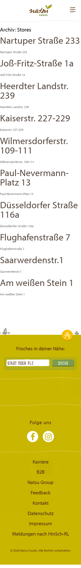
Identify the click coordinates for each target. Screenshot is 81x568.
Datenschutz (41, 513)
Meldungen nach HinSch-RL (40, 534)
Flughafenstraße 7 (35, 237)
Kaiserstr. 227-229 (35, 118)
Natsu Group (40, 482)
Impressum (40, 523)
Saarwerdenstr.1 (32, 259)
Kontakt (41, 503)
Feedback (40, 492)
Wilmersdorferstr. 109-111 (34, 145)
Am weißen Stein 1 (37, 282)
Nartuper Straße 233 (40, 40)
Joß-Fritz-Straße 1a (37, 63)
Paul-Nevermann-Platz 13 (34, 177)
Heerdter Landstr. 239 (34, 90)
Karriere (41, 462)
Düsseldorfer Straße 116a (39, 209)
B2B (41, 472)
